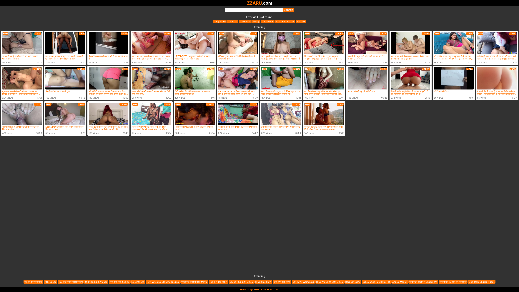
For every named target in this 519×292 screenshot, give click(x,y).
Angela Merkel (399, 282)
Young (256, 21)
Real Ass (301, 21)
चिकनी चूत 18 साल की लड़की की (453, 282)
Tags (250, 289)
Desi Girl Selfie (352, 282)
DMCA (258, 289)
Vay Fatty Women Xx (303, 282)
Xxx (278, 21)
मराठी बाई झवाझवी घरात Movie (194, 282)
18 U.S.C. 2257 (272, 289)
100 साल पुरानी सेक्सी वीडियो (71, 282)
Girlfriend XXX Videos (96, 282)
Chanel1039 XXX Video (241, 282)
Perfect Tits (288, 21)
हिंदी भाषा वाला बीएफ (282, 282)
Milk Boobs (50, 282)
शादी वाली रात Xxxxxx (119, 282)
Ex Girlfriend (137, 282)
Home (243, 289)
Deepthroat (268, 21)
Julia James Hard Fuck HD (376, 282)
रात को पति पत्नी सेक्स (33, 282)
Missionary (245, 21)
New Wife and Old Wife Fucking (163, 282)
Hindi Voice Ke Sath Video (329, 282)
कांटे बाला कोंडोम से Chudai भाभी (423, 282)
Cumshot (232, 21)
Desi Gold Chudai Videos (482, 282)
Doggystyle (220, 21)
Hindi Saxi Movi (263, 282)
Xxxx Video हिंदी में (218, 282)
